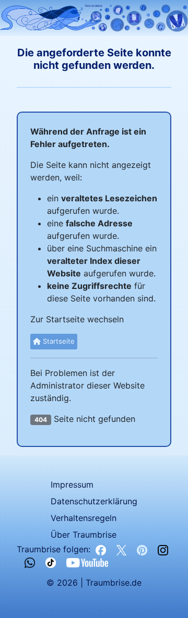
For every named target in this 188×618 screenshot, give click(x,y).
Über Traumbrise (83, 534)
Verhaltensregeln (83, 518)
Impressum (72, 484)
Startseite (58, 341)
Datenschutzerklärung (94, 501)
